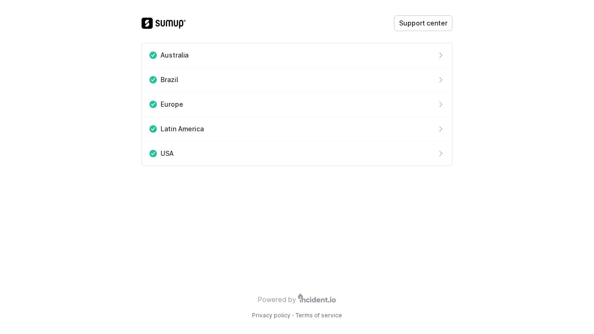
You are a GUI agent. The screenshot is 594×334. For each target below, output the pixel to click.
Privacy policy (271, 315)
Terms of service (319, 315)
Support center (423, 23)
